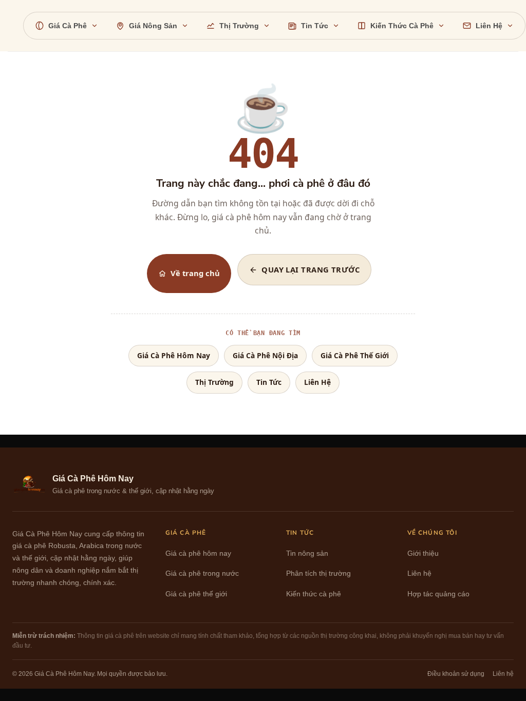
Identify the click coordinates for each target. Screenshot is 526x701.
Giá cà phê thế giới (196, 594)
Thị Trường (214, 382)
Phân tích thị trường (318, 573)
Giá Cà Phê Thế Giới (355, 355)
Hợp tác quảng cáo (438, 594)
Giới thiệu (423, 553)
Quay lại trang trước (310, 269)
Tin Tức (268, 382)
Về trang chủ (195, 273)
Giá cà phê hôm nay (198, 553)
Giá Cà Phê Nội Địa (265, 355)
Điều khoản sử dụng (455, 673)
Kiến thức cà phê (313, 594)
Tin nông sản (307, 553)
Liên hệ (419, 573)
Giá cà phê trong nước (202, 573)
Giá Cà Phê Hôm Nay (173, 355)
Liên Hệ (317, 382)
